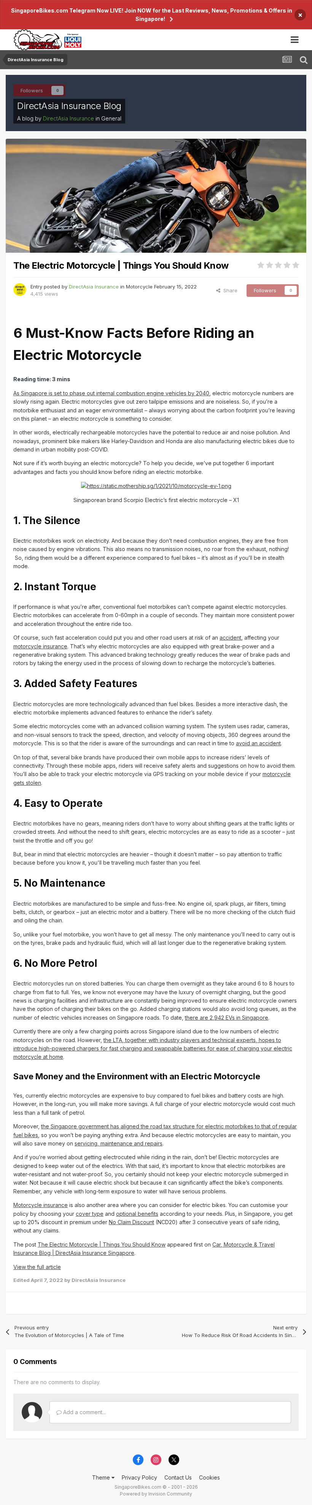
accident (230, 637)
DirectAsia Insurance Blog (69, 105)
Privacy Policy (139, 1477)
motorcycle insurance (40, 646)
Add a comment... (84, 1412)
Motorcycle (139, 287)
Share (228, 290)
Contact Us (178, 1477)
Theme (101, 1477)
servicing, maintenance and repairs (118, 1143)
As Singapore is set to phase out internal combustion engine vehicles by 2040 (111, 393)
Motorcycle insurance (40, 1205)
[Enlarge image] (156, 485)
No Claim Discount (131, 1222)
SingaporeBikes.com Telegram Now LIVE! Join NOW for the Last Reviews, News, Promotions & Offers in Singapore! (151, 14)
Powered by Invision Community (156, 1494)
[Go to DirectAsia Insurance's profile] (19, 289)
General (111, 118)
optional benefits (137, 1213)
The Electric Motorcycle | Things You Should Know (102, 1244)
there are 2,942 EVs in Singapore (226, 1017)
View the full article (37, 1267)
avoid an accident (258, 743)
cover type (89, 1213)
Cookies (209, 1477)
